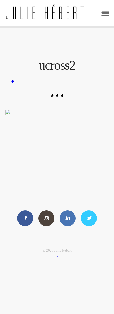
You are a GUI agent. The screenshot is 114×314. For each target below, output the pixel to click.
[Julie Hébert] (57, 13)
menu (103, 12)
